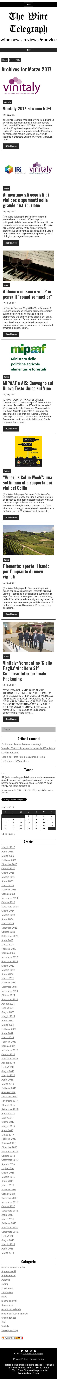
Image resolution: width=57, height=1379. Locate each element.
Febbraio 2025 (8, 889)
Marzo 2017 (7, 1134)
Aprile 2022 (7, 974)
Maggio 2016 (8, 1177)
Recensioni (7, 1305)
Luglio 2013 (7, 1236)
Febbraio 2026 (8, 860)
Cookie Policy (37, 1359)
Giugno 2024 (7, 910)
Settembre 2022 (9, 961)
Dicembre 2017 (9, 1096)
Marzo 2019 (7, 1037)
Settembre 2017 (9, 1109)
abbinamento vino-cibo (13, 1267)
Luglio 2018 (7, 1067)
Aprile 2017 (7, 1130)
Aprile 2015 (7, 1215)
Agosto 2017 (8, 1113)
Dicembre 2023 (9, 927)
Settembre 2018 (9, 1058)
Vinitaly (5, 1326)
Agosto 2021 (8, 1003)
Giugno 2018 (7, 1071)
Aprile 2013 (7, 1248)
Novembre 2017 (9, 1100)
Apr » (12, 834)
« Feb (4, 834)
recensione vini (9, 1301)
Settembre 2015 (9, 1210)
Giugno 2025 (7, 872)
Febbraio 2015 (8, 1223)
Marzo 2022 (7, 978)
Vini (3, 1322)
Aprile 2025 (7, 881)
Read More (12, 146)
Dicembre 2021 (9, 986)
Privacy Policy (20, 1359)
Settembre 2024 (9, 906)
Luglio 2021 (7, 1008)
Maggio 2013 (8, 1244)
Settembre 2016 (9, 1160)
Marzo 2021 (7, 1024)
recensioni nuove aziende (14, 1313)
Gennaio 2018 (8, 1092)
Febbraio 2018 (8, 1088)
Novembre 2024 (9, 898)
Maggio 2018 (8, 1075)
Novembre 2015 (9, 1202)
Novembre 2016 (9, 1151)
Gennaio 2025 (8, 893)
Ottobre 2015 (8, 1206)
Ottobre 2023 (8, 931)
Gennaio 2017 (8, 1143)
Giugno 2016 (7, 1172)
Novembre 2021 (9, 991)
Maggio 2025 (8, 877)
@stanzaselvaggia (14, 777)
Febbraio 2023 (8, 948)
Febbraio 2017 (8, 1138)
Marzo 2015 (7, 1219)
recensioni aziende (11, 1309)
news (4, 1296)
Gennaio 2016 (8, 1193)
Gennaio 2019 (8, 1046)
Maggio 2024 (8, 915)
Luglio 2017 (7, 1117)
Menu (29, 4)
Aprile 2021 (7, 1020)
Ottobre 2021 (8, 995)
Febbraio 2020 (8, 1029)
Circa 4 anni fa (7, 790)
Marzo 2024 (7, 923)
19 (5, 825)
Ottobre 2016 (8, 1155)
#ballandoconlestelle (19, 785)
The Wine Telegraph (33, 1353)
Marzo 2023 (7, 944)
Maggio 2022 (8, 970)
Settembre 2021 (9, 999)
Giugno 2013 (7, 1240)
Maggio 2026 (8, 847)
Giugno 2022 (7, 965)
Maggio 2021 (8, 1016)
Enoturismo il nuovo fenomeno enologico (22, 744)
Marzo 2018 (7, 1084)
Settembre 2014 (9, 1227)
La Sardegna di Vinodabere (15, 761)
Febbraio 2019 (8, 1041)
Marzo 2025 (7, 885)
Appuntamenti (8, 1275)
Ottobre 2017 (8, 1105)
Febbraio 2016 (8, 1189)
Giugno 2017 (7, 1122)
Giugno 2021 (7, 1012)
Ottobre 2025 (8, 868)
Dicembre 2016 (9, 1147)
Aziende (5, 1279)
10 (44, 819)
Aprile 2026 (7, 851)
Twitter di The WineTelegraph (29, 790)
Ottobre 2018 (8, 1054)
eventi (4, 1284)
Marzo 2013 (7, 1253)
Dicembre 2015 (9, 1198)
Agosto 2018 (8, 1062)
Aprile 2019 (7, 1033)
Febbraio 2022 (8, 982)
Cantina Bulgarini (9, 752)
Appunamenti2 (8, 1271)
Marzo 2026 (7, 856)
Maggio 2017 (8, 1126)
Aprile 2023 (7, 940)
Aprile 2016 (7, 1181)
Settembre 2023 (9, 936)
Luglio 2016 (7, 1168)
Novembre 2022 (9, 957)
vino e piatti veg (9, 1330)
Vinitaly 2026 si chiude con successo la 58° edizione (28, 748)
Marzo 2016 (7, 1185)
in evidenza (7, 1288)
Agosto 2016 (8, 1164)
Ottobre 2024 (8, 902)
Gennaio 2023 (8, 953)
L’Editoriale (7, 1292)
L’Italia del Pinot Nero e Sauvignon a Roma (23, 757)
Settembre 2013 (9, 1231)
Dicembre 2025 (9, 864)
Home (4, 60)
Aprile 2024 (7, 919)
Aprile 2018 (7, 1079)
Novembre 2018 (9, 1050)
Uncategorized (8, 1317)
